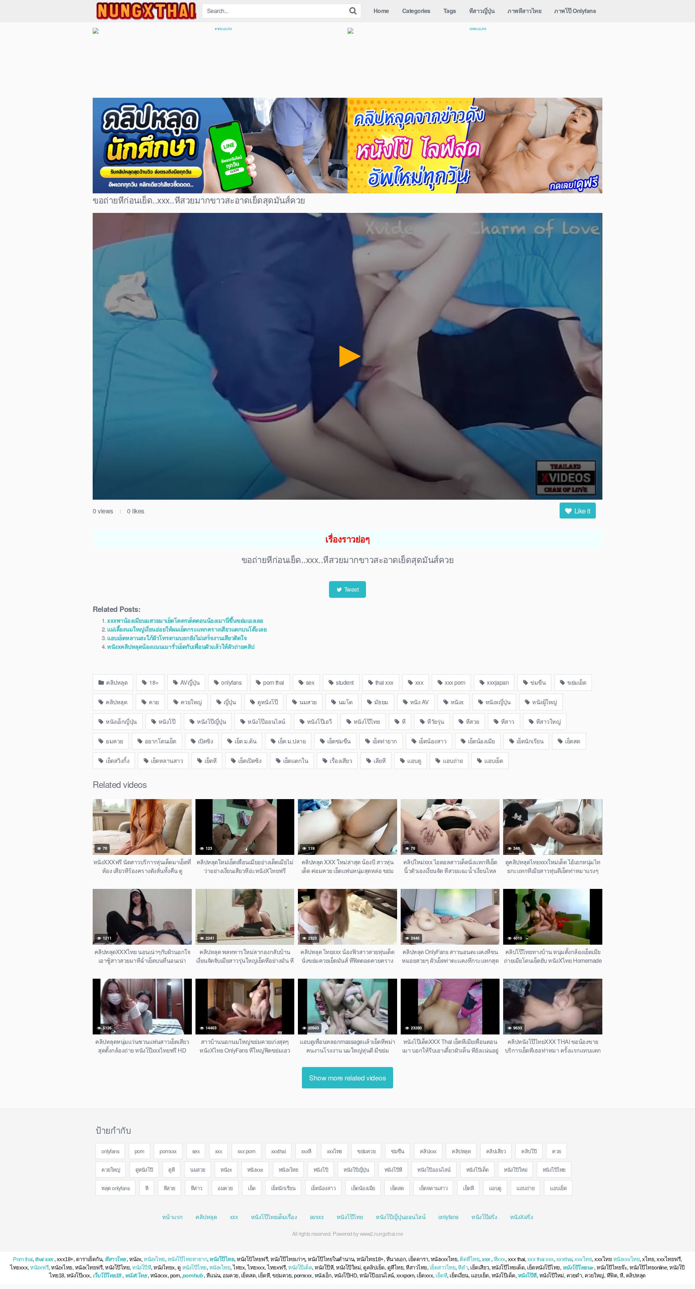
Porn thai (23, 1259)
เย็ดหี (210, 760)
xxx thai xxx (540, 1259)
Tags (449, 11)
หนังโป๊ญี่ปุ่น (211, 721)
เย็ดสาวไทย (443, 1267)
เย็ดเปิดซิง (249, 760)
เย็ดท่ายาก (384, 741)
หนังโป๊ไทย (366, 721)
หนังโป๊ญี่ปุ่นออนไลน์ (400, 1217)
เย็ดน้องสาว (431, 741)
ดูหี (171, 1169)
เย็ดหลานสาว (166, 760)
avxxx (317, 1217)
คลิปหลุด (116, 682)
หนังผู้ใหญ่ (544, 702)
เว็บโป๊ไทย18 (107, 1275)
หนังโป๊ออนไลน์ (266, 721)
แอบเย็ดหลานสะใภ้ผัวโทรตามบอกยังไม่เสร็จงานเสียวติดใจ (177, 638)
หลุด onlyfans (115, 1188)
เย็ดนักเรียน (529, 741)
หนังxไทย (288, 1169)
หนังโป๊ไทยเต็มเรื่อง (274, 1217)
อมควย (114, 741)
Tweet (350, 589)
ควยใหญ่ (190, 702)
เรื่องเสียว (340, 760)
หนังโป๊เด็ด (477, 1169)
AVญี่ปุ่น (189, 682)
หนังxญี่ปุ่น (497, 702)
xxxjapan (497, 682)
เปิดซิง (205, 741)
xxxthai (278, 1151)
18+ (153, 682)
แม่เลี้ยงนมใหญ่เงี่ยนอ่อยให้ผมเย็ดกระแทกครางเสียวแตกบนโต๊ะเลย (186, 629)
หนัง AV (419, 702)
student (344, 682)
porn (139, 1151)
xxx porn (455, 682)
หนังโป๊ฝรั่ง (484, 1217)
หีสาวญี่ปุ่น (482, 11)
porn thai (273, 682)
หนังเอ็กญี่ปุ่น (121, 721)
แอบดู (413, 760)
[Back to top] (675, 1266)
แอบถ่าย (452, 760)
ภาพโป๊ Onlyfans (575, 11)
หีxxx (499, 1259)
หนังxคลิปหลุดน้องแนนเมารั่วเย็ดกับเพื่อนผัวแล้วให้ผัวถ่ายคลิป (180, 646)
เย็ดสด (572, 741)
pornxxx (168, 1151)
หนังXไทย (136, 1275)
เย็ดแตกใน (295, 760)
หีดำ (463, 1267)
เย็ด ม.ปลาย (291, 741)
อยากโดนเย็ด (159, 741)
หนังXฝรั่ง (521, 1217)
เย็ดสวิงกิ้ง (117, 760)
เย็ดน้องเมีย (481, 741)
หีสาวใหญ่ (548, 721)
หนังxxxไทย (626, 1259)
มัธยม (380, 702)
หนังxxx (255, 1169)
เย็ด (252, 1188)
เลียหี (379, 760)
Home (381, 11)
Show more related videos (347, 1077)
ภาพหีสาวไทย (524, 11)
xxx (418, 682)
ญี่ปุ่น (229, 702)
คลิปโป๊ (529, 1151)
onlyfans (231, 682)
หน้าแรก (172, 1217)
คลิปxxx (428, 1151)
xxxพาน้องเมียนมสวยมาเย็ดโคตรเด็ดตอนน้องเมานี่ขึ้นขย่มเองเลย (185, 620)
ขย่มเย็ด (576, 682)
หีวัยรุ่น (435, 721)
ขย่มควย (366, 1151)
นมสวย (307, 702)
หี (402, 721)
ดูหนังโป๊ (267, 702)
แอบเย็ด (493, 760)
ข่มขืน (537, 682)
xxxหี (306, 1151)
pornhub (192, 1275)
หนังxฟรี (39, 1267)
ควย (153, 702)
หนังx (456, 702)
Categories (416, 11)
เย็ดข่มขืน (338, 741)
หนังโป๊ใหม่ (515, 1169)
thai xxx (383, 682)
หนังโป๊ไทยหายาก (187, 1259)
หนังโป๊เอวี (319, 721)
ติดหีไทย (469, 1259)
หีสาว (507, 721)
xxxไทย (334, 1151)
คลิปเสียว (496, 1151)
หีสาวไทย (115, 1259)
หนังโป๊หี (393, 1169)
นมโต (345, 702)
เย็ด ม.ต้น (245, 741)
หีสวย (471, 721)
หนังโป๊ (166, 721)
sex (309, 682)
